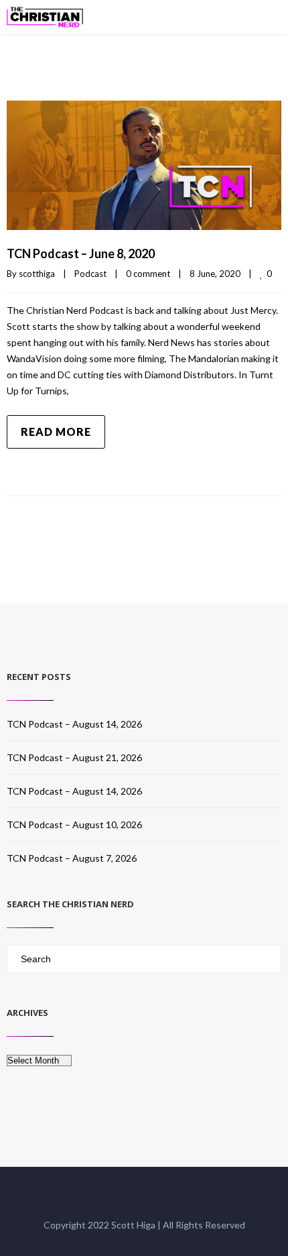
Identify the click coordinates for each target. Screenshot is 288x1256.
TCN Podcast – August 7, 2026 (72, 858)
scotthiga (37, 273)
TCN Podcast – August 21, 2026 (74, 757)
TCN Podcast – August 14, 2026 (74, 724)
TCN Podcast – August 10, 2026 (74, 824)
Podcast (90, 273)
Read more (56, 431)
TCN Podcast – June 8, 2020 (81, 253)
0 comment (148, 273)
